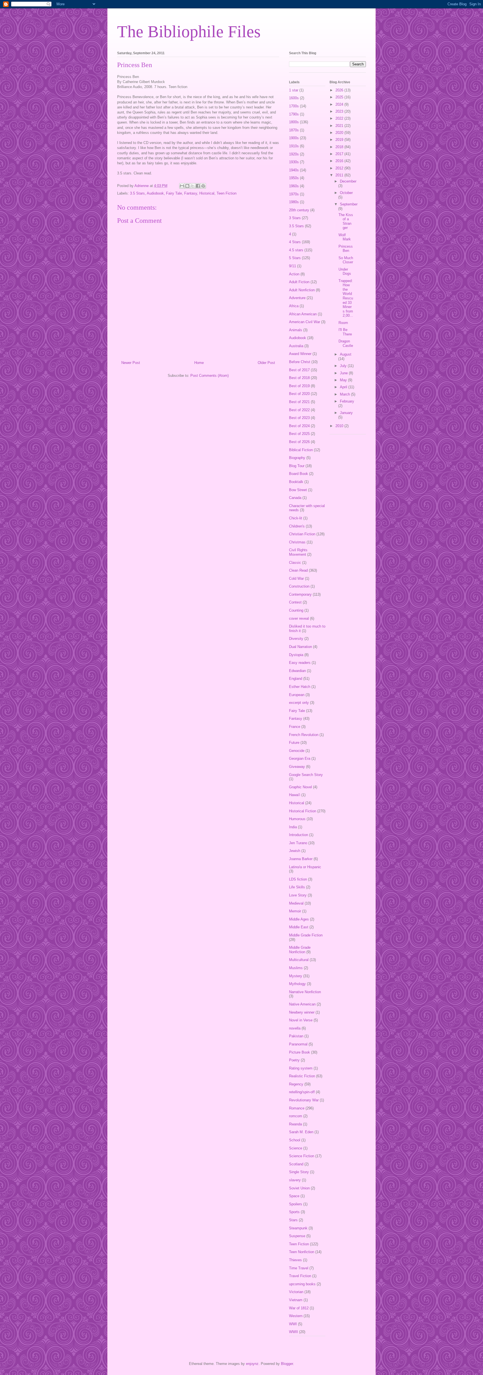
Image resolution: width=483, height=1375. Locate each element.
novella (294, 1028)
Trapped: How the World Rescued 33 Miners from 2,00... (345, 298)
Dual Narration (300, 647)
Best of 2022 (299, 410)
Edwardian (297, 671)
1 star (293, 90)
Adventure (297, 298)
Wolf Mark (344, 237)
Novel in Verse (300, 1020)
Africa (294, 306)
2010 (339, 426)
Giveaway (297, 767)
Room (343, 323)
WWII (293, 1332)
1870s (294, 130)
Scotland (296, 1164)
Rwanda (295, 1124)
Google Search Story (306, 775)
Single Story (299, 1172)
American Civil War (304, 322)
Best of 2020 (299, 394)
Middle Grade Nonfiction (300, 949)
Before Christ (299, 362)
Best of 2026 (299, 442)
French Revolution (303, 735)
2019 (339, 140)
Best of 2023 (299, 418)
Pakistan (296, 1036)
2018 (339, 147)
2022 (339, 118)
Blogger (287, 1364)
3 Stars (295, 218)
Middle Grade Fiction (306, 935)
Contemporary (300, 594)
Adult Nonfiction (302, 290)
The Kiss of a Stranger (345, 221)
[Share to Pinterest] (203, 186)
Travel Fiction (300, 1276)
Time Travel (298, 1268)
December (348, 181)
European (296, 695)
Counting (296, 610)
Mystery (295, 976)
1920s (294, 154)
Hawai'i (294, 795)
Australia (296, 346)
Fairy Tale (174, 193)
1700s (294, 106)
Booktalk (296, 482)
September (348, 204)
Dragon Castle (345, 343)
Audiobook (155, 193)
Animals (295, 330)
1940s (294, 170)
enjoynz (252, 1364)
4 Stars (295, 242)
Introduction (298, 835)
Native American (302, 1004)
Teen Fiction (226, 193)
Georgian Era (299, 758)
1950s (294, 178)
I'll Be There (345, 332)
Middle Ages (299, 919)
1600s (294, 98)
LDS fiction (298, 879)
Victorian (296, 1292)
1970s (294, 194)
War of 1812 (299, 1308)
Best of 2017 (299, 370)
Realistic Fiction (302, 1076)
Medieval (296, 903)
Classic (295, 562)
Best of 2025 (299, 434)
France (294, 727)
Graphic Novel (300, 787)
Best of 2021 (299, 402)
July (344, 366)
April (344, 387)
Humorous (297, 819)
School (294, 1140)
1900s (294, 138)
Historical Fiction (302, 811)
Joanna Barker (300, 859)
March (345, 394)
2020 (339, 133)
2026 (339, 90)
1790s (294, 114)
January (346, 413)
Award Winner (300, 354)
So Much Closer (345, 260)
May (344, 380)
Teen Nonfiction (301, 1252)
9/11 (292, 266)
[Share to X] (192, 186)
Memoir (295, 911)
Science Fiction (301, 1156)
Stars (293, 1220)
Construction (299, 586)
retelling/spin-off (302, 1092)
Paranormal (298, 1044)
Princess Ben (345, 248)
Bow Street (298, 490)
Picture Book (299, 1052)
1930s (294, 162)
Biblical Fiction (301, 450)
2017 (339, 154)
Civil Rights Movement (298, 552)
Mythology (297, 984)
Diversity (296, 638)
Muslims (296, 968)
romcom (295, 1116)
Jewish (294, 851)
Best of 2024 (299, 426)
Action (294, 274)
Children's (297, 526)
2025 (339, 97)
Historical (206, 193)
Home (199, 363)
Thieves (295, 1260)
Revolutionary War (304, 1100)
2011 (339, 175)
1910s (294, 146)
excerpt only (299, 702)
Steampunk (298, 1228)
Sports (294, 1212)
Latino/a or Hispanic (305, 867)
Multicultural (299, 960)
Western (295, 1316)
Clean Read (298, 570)
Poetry (294, 1060)
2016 (339, 161)
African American (303, 314)
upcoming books (302, 1284)
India (293, 827)
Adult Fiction (299, 282)
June (344, 373)
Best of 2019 (299, 386)
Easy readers (300, 663)
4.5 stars (296, 250)
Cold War (296, 578)
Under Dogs (344, 271)
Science (295, 1148)
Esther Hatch (299, 687)
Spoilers (295, 1204)
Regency (296, 1084)
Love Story (298, 895)
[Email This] (182, 186)
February (347, 401)
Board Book (298, 474)
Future (294, 742)
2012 (339, 168)
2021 (339, 126)
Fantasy (190, 193)
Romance (296, 1108)
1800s (294, 122)
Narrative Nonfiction (305, 992)
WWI (293, 1324)
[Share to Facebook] (198, 186)
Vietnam (295, 1300)
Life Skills (297, 887)
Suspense (297, 1236)
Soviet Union (299, 1188)
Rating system (300, 1068)
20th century (299, 210)
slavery (295, 1180)
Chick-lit (295, 518)
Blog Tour (296, 466)
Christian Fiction (302, 534)
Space (294, 1196)
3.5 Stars (137, 193)
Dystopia (296, 655)
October (346, 193)
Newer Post (130, 363)
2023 (339, 111)
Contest (295, 602)
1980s (294, 202)
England (295, 678)
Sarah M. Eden (301, 1132)
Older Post (266, 363)
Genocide (296, 751)
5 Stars (295, 258)
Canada (295, 498)
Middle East (298, 927)
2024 (339, 104)
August (345, 354)
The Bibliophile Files (189, 31)
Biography (297, 458)
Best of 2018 (299, 378)
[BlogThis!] (187, 186)
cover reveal (299, 618)
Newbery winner (301, 1012)
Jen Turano (298, 843)
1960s (294, 186)
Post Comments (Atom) (209, 375)
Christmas (297, 542)
